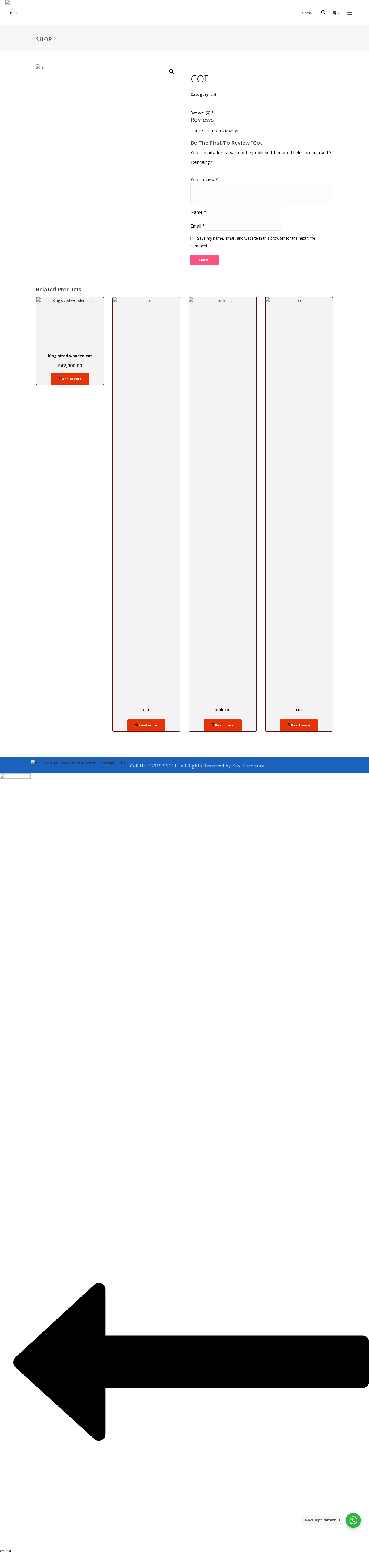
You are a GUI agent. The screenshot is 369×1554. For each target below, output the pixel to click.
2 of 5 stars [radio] (201, 168)
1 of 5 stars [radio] (193, 168)
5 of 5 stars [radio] (224, 168)
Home (307, 13)
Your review (204, 179)
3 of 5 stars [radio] (209, 168)
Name (198, 212)
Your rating (201, 162)
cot (213, 94)
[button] (171, 71)
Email (197, 226)
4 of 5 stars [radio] (216, 168)
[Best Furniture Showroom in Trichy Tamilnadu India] (78, 762)
